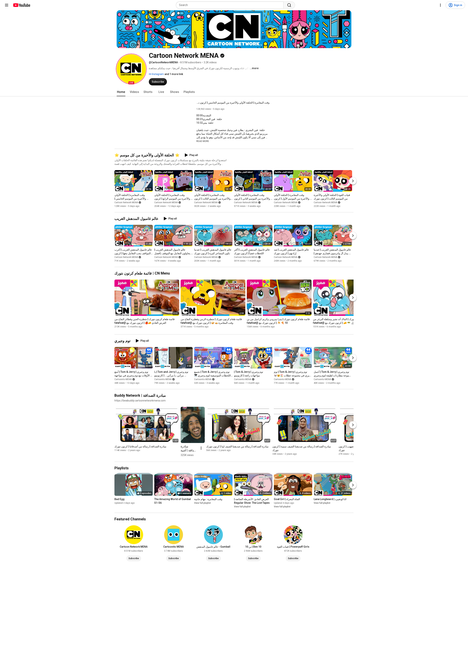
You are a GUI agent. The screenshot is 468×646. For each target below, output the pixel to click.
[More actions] (201, 448)
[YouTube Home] (21, 5)
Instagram (157, 74)
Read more (202, 141)
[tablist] (234, 92)
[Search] (289, 5)
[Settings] (440, 5)
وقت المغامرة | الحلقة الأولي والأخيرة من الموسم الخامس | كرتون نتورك (232, 102)
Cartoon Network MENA (126, 202)
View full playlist (202, 503)
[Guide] (6, 5)
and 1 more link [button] (174, 74)
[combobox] (231, 5)
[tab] (121, 92)
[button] (131, 69)
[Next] (352, 181)
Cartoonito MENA (123, 379)
